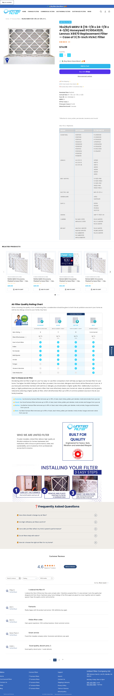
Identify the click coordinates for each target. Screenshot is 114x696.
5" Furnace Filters (34, 688)
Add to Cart (85, 66)
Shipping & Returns (64, 682)
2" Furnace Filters (34, 679)
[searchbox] (12, 578)
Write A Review (70, 567)
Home (2, 676)
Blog (1, 688)
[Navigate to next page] (63, 659)
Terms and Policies (9, 694)
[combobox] (30, 578)
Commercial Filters (6, 679)
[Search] (101, 12)
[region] (57, 344)
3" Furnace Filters (34, 682)
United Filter (50, 694)
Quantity (62, 52)
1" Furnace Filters (34, 676)
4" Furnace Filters (34, 685)
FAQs (1, 685)
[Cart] (109, 12)
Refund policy (62, 691)
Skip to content (7, 2)
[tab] (55, 294)
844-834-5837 (91, 685)
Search (60, 676)
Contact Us (3, 682)
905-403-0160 (91, 683)
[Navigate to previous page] (50, 659)
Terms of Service (63, 688)
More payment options (85, 76)
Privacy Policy (62, 685)
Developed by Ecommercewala (63, 694)
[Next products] (110, 271)
